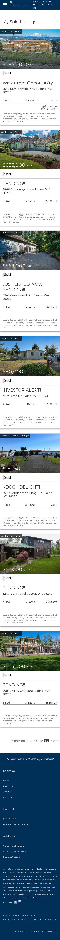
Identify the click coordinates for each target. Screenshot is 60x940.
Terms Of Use (24, 931)
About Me (7, 791)
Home (6, 780)
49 (41, 740)
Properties (8, 786)
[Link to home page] (19, 5)
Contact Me (8, 797)
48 (35, 740)
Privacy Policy (46, 931)
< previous (18, 740)
